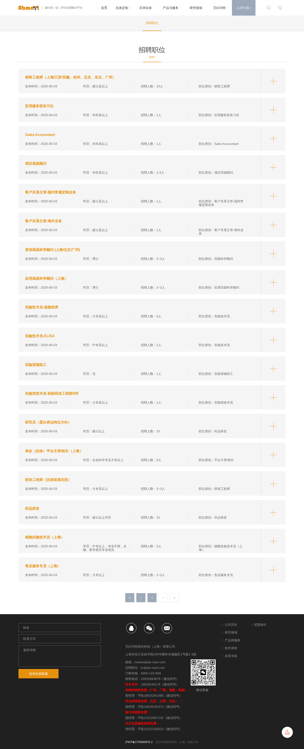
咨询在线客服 (38, 673)
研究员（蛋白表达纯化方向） (48, 422)
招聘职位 (152, 23)
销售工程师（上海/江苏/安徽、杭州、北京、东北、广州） (70, 77)
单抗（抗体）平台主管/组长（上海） (54, 451)
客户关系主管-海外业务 (43, 221)
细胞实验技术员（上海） (44, 537)
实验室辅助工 (36, 365)
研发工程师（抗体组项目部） (48, 480)
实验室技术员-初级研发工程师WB (52, 393)
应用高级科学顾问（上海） (46, 278)
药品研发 (32, 508)
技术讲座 (231, 648)
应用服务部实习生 (39, 106)
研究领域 (231, 632)
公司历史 (231, 624)
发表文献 (231, 656)
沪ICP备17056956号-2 (139, 742)
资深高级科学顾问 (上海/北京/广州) (52, 250)
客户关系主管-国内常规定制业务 (50, 192)
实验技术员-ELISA (40, 336)
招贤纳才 (260, 624)
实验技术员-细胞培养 (41, 307)
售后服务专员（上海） (43, 566)
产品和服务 (232, 640)
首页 (104, 8)
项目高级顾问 (36, 163)
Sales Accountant (40, 135)
